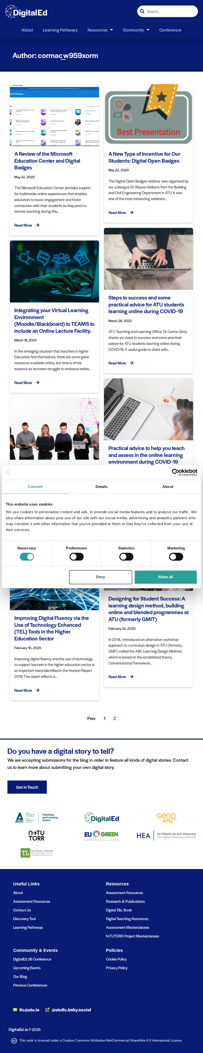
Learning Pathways (60, 30)
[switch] (77, 557)
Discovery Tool (24, 918)
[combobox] (167, 11)
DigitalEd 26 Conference (32, 959)
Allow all (165, 577)
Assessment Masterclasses (127, 927)
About (27, 30)
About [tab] (167, 486)
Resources (98, 30)
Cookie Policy (116, 959)
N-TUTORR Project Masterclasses (132, 935)
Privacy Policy (116, 967)
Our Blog (20, 976)
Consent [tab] (35, 486)
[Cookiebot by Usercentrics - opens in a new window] (175, 472)
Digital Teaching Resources (127, 918)
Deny (100, 577)
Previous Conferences (30, 985)
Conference (170, 30)
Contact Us (22, 909)
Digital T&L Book (119, 909)
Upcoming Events (27, 967)
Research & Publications (125, 901)
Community (133, 30)
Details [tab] (102, 486)
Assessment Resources (31, 901)
